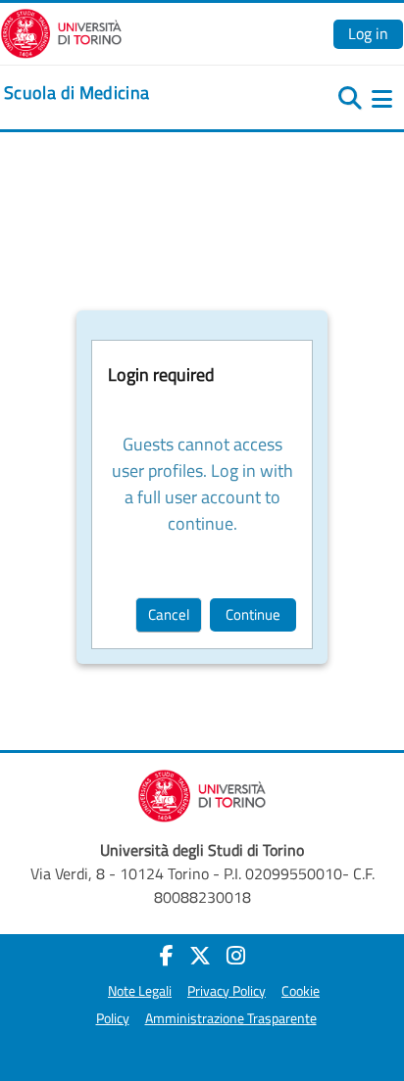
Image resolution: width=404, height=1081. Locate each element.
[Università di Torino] (61, 31)
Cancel (168, 614)
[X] (200, 955)
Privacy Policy (226, 991)
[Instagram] (236, 955)
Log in (368, 33)
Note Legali (140, 991)
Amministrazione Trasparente (231, 1018)
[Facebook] (166, 955)
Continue (253, 614)
